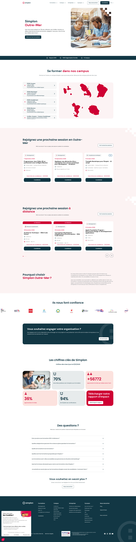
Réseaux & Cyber (41, 508)
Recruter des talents (73, 508)
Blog (101, 506)
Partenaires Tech (88, 508)
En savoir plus (103, 338)
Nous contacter (103, 515)
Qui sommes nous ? (89, 506)
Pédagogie (87, 510)
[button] (53, 3)
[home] (27, 3)
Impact (86, 514)
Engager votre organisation (75, 510)
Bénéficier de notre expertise (75, 512)
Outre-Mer (56, 518)
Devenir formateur (88, 518)
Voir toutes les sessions (105, 145)
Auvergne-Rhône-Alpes (59, 508)
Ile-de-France (57, 516)
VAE (85, 512)
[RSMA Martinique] (87, 87)
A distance (56, 506)
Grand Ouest (56, 511)
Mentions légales (49, 533)
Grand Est (56, 509)
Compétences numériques (44, 512)
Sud (54, 519)
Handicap (87, 516)
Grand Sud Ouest (57, 513)
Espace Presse (103, 510)
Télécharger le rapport (96, 402)
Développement (41, 506)
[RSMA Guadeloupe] (66, 89)
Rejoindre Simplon (89, 520)
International (87, 522)
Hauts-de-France (57, 514)
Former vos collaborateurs (74, 506)
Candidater (105, 2)
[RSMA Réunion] (93, 113)
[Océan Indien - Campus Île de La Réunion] (92, 105)
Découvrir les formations (33, 37)
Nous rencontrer (93, 2)
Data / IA (40, 510)
